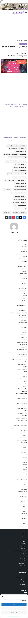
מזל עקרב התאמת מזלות (22, 403)
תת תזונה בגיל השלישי (19, 177)
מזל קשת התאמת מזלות (22, 408)
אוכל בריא (25, 249)
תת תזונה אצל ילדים (20, 164)
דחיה (14, 608)
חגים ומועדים (24, 330)
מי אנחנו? (24, 536)
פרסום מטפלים (24, 489)
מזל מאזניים (24, 391)
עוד (25, 586)
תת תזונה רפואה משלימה (18, 202)
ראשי (25, 40)
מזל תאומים (24, 415)
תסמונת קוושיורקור (20, 151)
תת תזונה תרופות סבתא (19, 212)
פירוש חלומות (24, 474)
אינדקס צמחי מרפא (23, 263)
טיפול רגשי (23, 581)
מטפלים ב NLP (23, 584)
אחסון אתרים (23, 558)
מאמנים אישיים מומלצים (22, 347)
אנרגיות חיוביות (24, 268)
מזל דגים (25, 376)
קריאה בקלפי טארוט (23, 503)
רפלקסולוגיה (24, 518)
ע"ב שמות (25, 467)
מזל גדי (25, 371)
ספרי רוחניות (24, 464)
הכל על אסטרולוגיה (23, 315)
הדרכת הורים (24, 293)
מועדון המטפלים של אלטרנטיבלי (20, 356)
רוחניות (25, 508)
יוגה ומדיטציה (24, 339)
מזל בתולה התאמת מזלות (22, 369)
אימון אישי (25, 256)
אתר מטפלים (23, 565)
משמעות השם (24, 442)
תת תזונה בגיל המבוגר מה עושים (17, 174)
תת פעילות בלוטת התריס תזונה (17, 158)
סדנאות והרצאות (23, 450)
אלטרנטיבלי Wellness (22, 266)
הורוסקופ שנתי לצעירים (22, 310)
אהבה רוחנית (24, 246)
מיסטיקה (25, 435)
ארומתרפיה (24, 278)
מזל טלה (25, 386)
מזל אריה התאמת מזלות (22, 364)
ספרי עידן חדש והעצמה (22, 459)
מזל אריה (25, 361)
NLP (26, 244)
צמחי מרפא (24, 494)
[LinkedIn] (17, 217)
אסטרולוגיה (24, 271)
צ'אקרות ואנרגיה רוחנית (22, 491)
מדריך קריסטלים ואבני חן (22, 349)
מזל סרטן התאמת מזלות (22, 398)
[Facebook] (24, 217)
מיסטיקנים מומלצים (23, 437)
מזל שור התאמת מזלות (22, 413)
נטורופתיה (25, 447)
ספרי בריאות (24, 454)
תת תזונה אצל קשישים (19, 167)
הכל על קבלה (24, 320)
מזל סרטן (25, 396)
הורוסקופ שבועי (24, 303)
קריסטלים (25, 506)
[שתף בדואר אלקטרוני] (6, 217)
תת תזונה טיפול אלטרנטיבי (18, 193)
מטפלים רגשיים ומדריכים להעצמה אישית (19, 428)
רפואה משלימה (24, 513)
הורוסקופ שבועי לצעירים (22, 305)
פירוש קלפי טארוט (23, 476)
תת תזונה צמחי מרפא (19, 199)
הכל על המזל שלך (23, 317)
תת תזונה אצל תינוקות (19, 170)
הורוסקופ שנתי (24, 307)
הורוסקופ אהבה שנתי (23, 298)
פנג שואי (25, 484)
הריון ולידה (25, 325)
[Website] (14, 235)
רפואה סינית (24, 516)
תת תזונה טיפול (7, 189)
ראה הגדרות (14, 612)
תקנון (9, 616)
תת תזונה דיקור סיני (20, 186)
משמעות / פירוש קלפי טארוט (21, 440)
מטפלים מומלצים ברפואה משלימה (20, 425)
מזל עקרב (25, 401)
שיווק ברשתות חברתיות (22, 521)
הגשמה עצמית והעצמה (22, 290)
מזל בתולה (25, 366)
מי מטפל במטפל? (23, 430)
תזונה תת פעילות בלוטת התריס (17, 148)
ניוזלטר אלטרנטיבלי (22, 546)
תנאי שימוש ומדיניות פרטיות (15, 616)
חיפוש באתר (23, 538)
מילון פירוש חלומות (23, 432)
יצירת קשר (23, 541)
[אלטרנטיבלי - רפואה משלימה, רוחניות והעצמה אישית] (18, 12)
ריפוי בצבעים (24, 511)
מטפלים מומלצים (23, 423)
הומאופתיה (25, 295)
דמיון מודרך (24, 285)
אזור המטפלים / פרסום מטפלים (20, 254)
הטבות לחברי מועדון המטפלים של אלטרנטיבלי (18, 312)
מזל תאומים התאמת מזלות (21, 418)
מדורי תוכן (24, 543)
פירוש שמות (24, 481)
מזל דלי (25, 381)
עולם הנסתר (24, 469)
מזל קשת (25, 405)
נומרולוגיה (25, 445)
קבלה (14, 604)
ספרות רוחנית (24, 452)
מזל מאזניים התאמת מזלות (21, 393)
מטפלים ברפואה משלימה (21, 576)
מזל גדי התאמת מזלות (22, 374)
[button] (2, 596)
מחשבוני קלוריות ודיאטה (22, 420)
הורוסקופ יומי (24, 300)
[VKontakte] (10, 217)
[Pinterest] (13, 217)
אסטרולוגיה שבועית (23, 276)
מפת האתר (23, 548)
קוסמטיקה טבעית (23, 496)
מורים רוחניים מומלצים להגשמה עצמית (19, 359)
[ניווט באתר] (26, 13)
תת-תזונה (6, 212)
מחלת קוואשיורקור (20, 145)
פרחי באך (25, 486)
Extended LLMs (22, 563)
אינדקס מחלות (20, 40)
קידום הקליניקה (24, 501)
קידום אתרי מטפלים (23, 499)
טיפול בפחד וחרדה (23, 334)
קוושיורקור (9, 145)
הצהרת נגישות (23, 555)
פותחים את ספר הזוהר (22, 472)
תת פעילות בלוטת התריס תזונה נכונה (15, 161)
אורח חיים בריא (24, 251)
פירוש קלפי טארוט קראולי (22, 479)
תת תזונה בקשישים (20, 183)
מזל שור (25, 410)
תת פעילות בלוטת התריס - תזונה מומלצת (14, 154)
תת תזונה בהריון (21, 180)
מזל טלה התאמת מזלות (22, 388)
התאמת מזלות (24, 327)
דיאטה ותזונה (24, 283)
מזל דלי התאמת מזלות (22, 383)
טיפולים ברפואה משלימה (22, 337)
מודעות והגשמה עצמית (22, 354)
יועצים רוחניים (23, 579)
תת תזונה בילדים (9, 180)
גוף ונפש (25, 281)
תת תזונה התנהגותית (19, 189)
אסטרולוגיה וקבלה (23, 273)
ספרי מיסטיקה (24, 457)
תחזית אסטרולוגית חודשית (21, 525)
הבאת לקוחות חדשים (23, 288)
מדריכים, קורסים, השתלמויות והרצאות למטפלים (17, 352)
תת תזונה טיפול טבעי (19, 196)
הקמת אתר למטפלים (23, 322)
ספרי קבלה (24, 462)
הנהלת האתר (23, 50)
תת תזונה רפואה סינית (19, 205)
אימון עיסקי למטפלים (23, 258)
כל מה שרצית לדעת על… (22, 342)
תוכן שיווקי (25, 523)
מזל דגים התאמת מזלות (22, 379)
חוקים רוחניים (24, 332)
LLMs (24, 560)
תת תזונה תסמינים (20, 209)
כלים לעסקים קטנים (23, 344)
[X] (20, 217)
